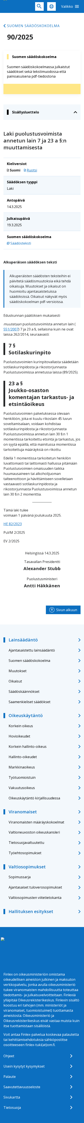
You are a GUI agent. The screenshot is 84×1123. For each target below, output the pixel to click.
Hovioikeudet (19, 736)
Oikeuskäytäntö (26, 715)
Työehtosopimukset (25, 853)
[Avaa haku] (39, 6)
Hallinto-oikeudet (23, 756)
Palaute (9, 1076)
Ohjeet (8, 1056)
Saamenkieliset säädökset (29, 701)
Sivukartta (11, 1097)
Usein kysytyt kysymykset (24, 1066)
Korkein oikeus (21, 726)
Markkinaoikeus (22, 767)
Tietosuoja (12, 1107)
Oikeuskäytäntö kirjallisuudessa (34, 798)
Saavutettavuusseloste (21, 1087)
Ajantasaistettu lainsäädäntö (32, 650)
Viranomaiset (23, 812)
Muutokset (17, 671)
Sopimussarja (20, 877)
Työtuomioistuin (22, 777)
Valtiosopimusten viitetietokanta (35, 897)
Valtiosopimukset (27, 867)
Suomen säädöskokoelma (33, 25)
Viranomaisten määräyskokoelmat (36, 822)
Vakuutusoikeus (22, 787)
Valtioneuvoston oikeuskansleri (34, 832)
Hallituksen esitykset (31, 911)
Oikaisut (15, 681)
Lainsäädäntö (23, 640)
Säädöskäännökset (24, 691)
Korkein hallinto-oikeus (28, 746)
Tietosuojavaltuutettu (26, 842)
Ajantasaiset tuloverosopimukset (35, 887)
